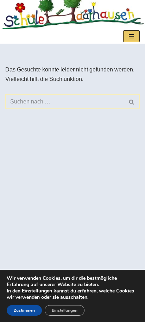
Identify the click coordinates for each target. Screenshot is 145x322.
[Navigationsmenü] (131, 36)
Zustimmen (24, 310)
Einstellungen (37, 291)
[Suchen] (132, 101)
